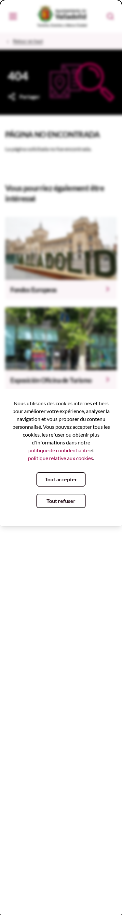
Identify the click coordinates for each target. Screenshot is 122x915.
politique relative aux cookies (60, 458)
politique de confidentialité (58, 450)
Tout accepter (61, 479)
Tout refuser (61, 501)
